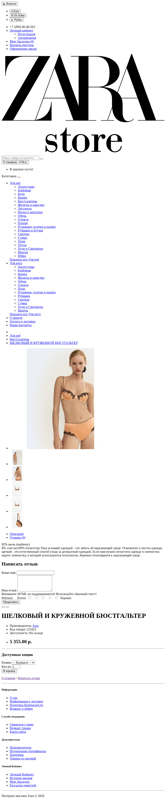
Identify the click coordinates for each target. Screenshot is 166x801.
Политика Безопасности (26, 705)
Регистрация (26, 34)
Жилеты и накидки (31, 205)
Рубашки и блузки (30, 230)
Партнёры (17, 754)
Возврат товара (20, 728)
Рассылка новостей (23, 785)
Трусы (22, 245)
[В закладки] (3, 607)
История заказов (21, 778)
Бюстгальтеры (27, 201)
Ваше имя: (9, 572)
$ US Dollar (18, 15)
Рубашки (24, 296)
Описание (17, 534)
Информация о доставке (26, 701)
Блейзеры (24, 190)
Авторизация (27, 37)
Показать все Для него (25, 314)
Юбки (22, 256)
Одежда (23, 219)
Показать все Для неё (24, 259)
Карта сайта (18, 731)
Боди (21, 194)
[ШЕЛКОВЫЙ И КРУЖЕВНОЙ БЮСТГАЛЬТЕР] (60, 448)
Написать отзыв (29, 678)
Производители (20, 747)
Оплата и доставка (22, 321)
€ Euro (15, 11)
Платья (23, 223)
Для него (16, 263)
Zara (35, 625)
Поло (21, 288)
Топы (21, 241)
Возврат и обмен (21, 708)
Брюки (22, 197)
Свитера (23, 234)
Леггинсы (25, 208)
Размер (6, 662)
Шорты (23, 252)
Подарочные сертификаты (28, 751)
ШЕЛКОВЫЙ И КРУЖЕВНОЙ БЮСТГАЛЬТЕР (44, 343)
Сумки (22, 237)
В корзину (9, 671)
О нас (14, 697)
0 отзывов (8, 678)
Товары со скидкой (23, 758)
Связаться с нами (21, 724)
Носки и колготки (30, 212)
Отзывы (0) (17, 537)
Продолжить (10, 602)
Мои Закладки (20, 781)
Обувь (22, 215)
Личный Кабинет (22, 774)
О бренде (16, 317)
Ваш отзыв (9, 590)
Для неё (15, 183)
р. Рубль (16, 19)
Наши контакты (21, 325)
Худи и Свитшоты (30, 248)
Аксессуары (26, 186)
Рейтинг (7, 598)
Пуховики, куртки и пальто (37, 226)
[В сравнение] (7, 607)
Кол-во (6, 666)
